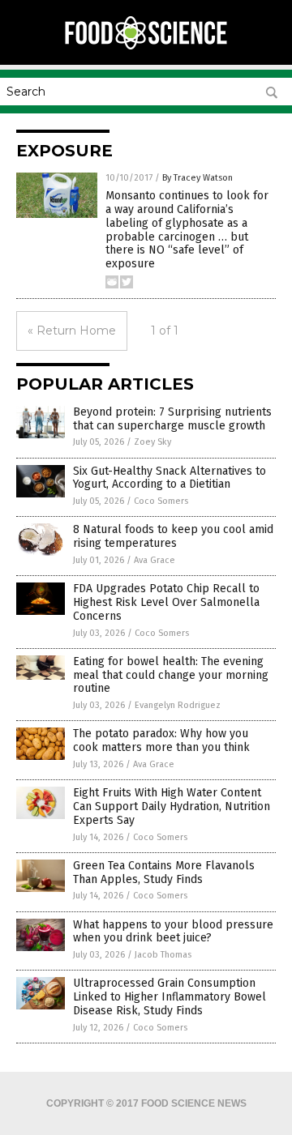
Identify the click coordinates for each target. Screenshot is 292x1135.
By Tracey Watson (197, 178)
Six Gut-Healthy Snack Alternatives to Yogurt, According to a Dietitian (169, 478)
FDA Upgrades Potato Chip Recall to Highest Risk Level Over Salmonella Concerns (166, 602)
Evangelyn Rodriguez (178, 705)
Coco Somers (161, 501)
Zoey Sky (152, 442)
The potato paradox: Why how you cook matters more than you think (161, 740)
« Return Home (72, 330)
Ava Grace (154, 560)
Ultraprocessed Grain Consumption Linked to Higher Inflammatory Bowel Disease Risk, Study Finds (169, 997)
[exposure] (146, 47)
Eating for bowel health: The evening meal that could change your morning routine (170, 675)
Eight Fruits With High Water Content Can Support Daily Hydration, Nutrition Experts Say (171, 806)
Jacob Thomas (163, 954)
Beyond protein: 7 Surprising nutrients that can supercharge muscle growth (172, 419)
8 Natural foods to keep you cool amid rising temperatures (173, 536)
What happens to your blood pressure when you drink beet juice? (173, 931)
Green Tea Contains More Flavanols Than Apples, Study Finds (164, 872)
